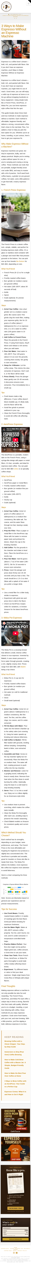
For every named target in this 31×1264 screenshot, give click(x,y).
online (16, 469)
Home (15, 1247)
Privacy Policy (22, 1250)
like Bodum (20, 261)
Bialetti (23, 667)
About (15, 1250)
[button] (28, 3)
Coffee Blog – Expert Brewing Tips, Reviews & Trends (15, 1249)
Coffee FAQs (8, 1250)
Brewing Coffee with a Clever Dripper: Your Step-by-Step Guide (15, 1044)
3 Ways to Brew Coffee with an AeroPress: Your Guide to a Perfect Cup (15, 1084)
